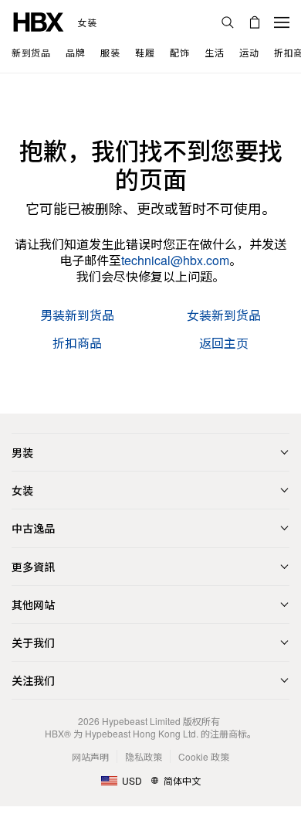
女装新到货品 (224, 316)
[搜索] (227, 22)
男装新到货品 (77, 316)
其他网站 (33, 604)
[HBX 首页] (39, 20)
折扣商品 (77, 343)
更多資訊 (33, 566)
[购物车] (254, 22)
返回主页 (224, 343)
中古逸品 (33, 528)
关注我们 (33, 680)
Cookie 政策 (203, 756)
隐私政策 (143, 756)
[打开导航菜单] (281, 22)
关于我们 (33, 642)
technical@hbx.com (175, 260)
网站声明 (90, 756)
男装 (22, 452)
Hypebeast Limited (141, 720)
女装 (86, 22)
